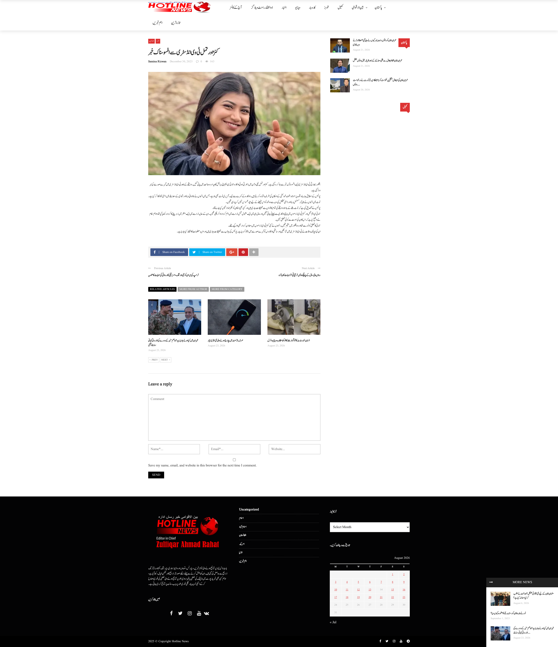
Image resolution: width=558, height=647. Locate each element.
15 (392, 589)
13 (370, 589)
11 (347, 589)
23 (404, 597)
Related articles (162, 289)
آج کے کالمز (236, 8)
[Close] (491, 582)
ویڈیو (297, 8)
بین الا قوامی (358, 8)
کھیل (340, 8)
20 (370, 597)
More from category (227, 289)
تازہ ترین (175, 23)
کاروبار (312, 8)
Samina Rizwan (157, 61)
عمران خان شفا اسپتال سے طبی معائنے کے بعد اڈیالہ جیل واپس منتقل (377, 60)
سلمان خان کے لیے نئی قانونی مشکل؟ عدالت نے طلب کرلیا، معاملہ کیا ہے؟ (533, 595)
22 (392, 597)
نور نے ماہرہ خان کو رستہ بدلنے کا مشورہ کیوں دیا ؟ (508, 613)
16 (404, 589)
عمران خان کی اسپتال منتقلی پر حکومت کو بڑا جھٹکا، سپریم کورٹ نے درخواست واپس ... (380, 82)
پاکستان (378, 8)
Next (164, 360)
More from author (193, 289)
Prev (155, 360)
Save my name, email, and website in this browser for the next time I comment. (202, 465)
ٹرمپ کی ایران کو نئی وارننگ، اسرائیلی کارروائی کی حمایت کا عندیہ (173, 275)
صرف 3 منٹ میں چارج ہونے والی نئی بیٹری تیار (225, 340)
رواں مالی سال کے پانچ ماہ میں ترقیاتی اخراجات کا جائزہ (299, 275)
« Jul (333, 622)
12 (358, 589)
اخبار (284, 8)
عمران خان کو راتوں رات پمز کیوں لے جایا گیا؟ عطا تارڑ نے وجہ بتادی (374, 42)
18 (347, 597)
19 (358, 597)
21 (381, 597)
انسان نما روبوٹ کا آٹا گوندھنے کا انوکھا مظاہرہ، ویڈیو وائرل (288, 340)
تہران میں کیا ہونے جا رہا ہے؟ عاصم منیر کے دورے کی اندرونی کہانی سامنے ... (533, 630)
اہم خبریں (157, 23)
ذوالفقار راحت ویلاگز (262, 8)
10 (335, 589)
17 (335, 597)
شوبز (326, 8)
